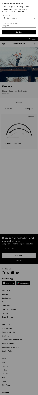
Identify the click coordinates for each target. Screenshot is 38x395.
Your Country (7, 16)
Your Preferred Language (10, 23)
